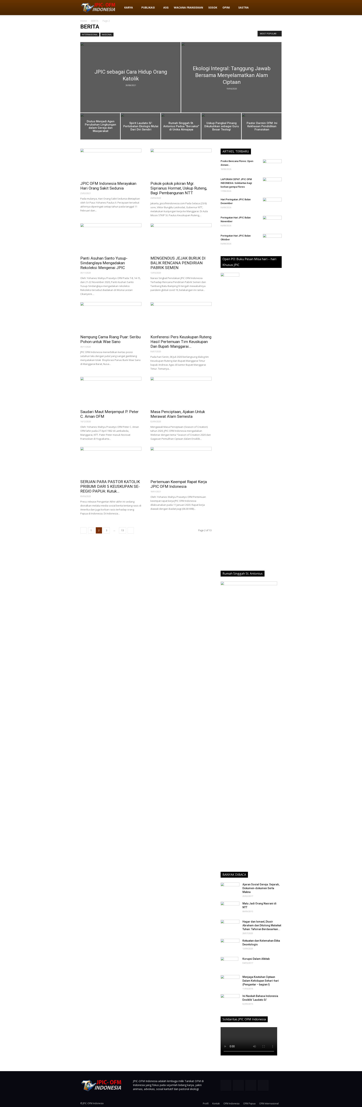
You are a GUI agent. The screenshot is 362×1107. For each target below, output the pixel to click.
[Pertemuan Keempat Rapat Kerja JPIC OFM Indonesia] (181, 462)
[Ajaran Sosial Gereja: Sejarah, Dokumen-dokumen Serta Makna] (230, 889)
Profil (206, 1103)
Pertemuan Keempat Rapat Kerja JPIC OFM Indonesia (178, 484)
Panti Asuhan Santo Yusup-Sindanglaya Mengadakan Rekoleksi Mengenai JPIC (103, 263)
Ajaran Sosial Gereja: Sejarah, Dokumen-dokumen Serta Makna (260, 888)
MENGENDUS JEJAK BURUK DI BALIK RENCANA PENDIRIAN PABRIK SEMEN (178, 263)
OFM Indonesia (231, 1103)
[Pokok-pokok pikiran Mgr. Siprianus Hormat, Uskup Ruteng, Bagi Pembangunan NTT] (181, 164)
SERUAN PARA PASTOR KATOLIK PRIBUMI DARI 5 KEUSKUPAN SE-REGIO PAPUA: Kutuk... (110, 486)
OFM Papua (249, 1103)
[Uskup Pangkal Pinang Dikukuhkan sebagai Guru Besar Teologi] (221, 127)
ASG (166, 7)
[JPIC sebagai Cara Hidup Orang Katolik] (130, 85)
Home (83, 20)
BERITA (94, 20)
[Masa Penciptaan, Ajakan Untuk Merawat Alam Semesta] (181, 392)
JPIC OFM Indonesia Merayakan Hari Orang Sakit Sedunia (108, 185)
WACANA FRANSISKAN (188, 7)
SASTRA (243, 7)
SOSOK (212, 7)
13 (122, 530)
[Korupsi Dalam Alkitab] (229, 963)
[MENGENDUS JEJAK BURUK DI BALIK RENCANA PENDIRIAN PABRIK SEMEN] (181, 238)
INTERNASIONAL (90, 34)
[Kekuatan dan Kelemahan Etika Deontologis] (230, 945)
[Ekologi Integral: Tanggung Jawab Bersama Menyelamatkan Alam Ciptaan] (231, 83)
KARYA (128, 7)
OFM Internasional (269, 1103)
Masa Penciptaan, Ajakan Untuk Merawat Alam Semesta (177, 414)
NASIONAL (107, 34)
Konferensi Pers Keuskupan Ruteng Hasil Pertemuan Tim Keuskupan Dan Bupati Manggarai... (180, 342)
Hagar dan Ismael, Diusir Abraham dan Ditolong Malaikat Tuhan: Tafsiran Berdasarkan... (261, 925)
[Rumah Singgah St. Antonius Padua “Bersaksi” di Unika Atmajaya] (181, 127)
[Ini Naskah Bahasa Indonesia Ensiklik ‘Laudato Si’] (230, 999)
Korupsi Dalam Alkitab (256, 958)
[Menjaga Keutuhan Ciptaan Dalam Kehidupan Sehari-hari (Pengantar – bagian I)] (230, 981)
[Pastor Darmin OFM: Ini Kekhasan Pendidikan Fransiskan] (261, 127)
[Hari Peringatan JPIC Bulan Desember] (272, 204)
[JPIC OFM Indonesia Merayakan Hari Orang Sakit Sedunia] (110, 164)
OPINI (226, 7)
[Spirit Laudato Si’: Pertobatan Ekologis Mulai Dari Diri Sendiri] (140, 127)
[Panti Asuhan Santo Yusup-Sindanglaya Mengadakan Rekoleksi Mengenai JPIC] (110, 238)
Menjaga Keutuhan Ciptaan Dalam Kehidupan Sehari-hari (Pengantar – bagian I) (260, 980)
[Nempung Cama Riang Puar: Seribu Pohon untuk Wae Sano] (110, 317)
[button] (277, 8)
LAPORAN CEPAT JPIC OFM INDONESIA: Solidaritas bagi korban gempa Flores (236, 183)
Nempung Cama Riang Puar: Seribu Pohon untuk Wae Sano (110, 339)
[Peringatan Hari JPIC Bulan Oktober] (272, 240)
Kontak (216, 1103)
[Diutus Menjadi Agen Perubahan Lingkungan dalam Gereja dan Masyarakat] (100, 127)
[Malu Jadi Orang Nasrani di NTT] (230, 908)
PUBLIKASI (148, 7)
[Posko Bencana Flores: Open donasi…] (272, 166)
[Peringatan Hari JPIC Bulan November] (272, 222)
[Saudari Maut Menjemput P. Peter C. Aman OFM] (110, 392)
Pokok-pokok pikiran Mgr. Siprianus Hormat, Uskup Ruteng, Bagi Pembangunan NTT (178, 188)
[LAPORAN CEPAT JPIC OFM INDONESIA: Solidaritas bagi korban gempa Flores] (272, 184)
